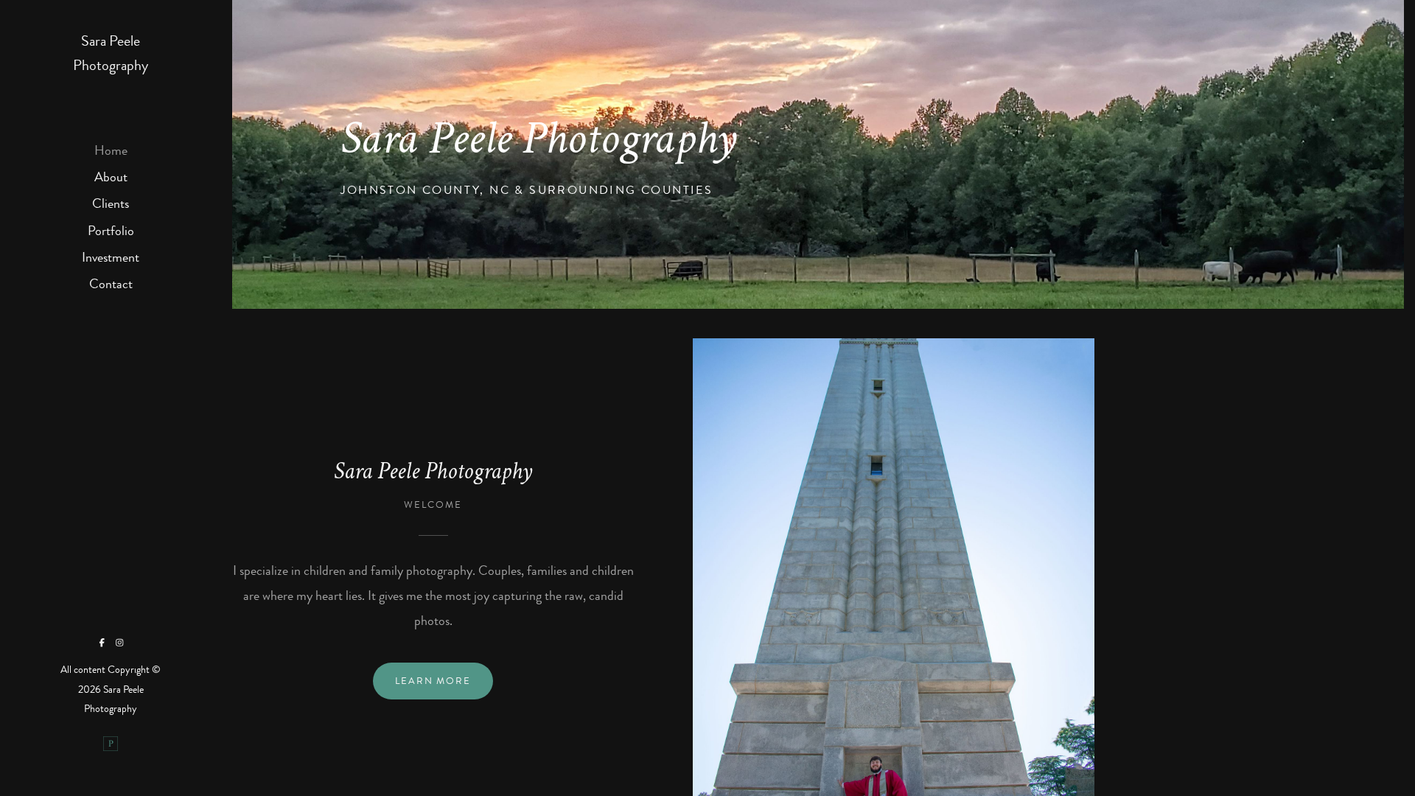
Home (110, 150)
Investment (110, 257)
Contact (111, 283)
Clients (110, 203)
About (110, 176)
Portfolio (111, 230)
